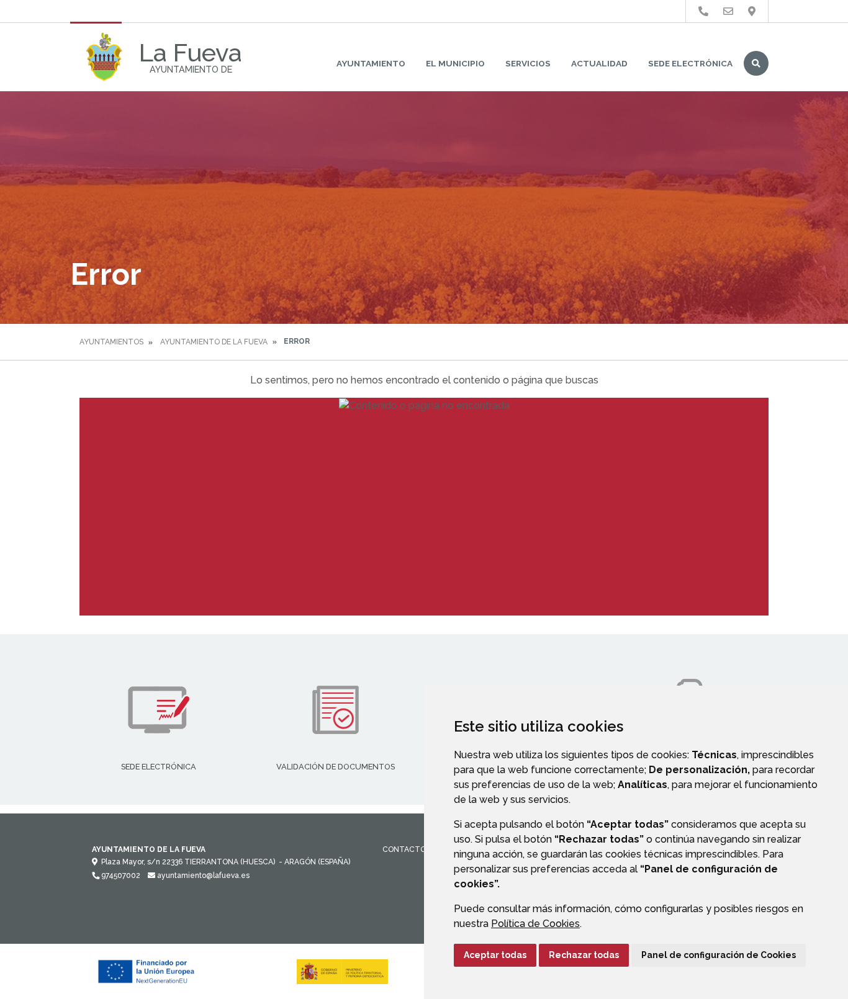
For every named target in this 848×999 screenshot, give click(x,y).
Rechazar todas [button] (584, 955)
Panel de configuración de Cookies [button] (718, 955)
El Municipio (455, 63)
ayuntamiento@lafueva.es (202, 875)
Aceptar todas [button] (495, 955)
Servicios (528, 63)
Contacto (404, 849)
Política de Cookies (535, 924)
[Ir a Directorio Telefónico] (703, 11)
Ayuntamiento (370, 63)
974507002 (119, 875)
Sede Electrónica (690, 63)
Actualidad (599, 63)
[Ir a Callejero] (752, 11)
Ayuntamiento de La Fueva (214, 342)
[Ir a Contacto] (728, 11)
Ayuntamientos (111, 342)
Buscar (756, 63)
